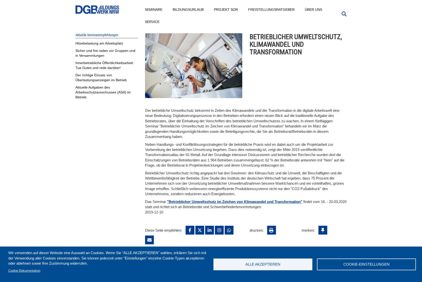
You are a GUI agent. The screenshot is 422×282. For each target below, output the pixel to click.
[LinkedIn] (209, 230)
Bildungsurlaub (188, 9)
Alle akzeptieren (262, 264)
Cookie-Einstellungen (366, 264)
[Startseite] (97, 9)
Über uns (313, 9)
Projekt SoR (226, 9)
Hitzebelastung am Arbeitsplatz (99, 43)
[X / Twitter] (199, 230)
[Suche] (344, 13)
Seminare (154, 9)
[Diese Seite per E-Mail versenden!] (149, 240)
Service (152, 22)
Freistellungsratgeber (271, 9)
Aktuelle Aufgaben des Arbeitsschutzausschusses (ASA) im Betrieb (103, 92)
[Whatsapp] (229, 230)
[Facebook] (190, 230)
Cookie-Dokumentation (24, 270)
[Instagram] (219, 230)
